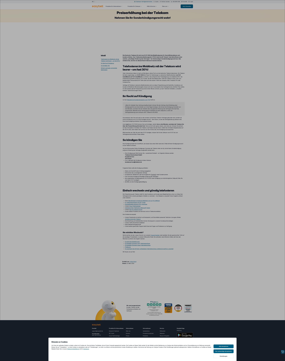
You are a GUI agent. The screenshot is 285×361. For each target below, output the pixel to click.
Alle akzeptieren (223, 346)
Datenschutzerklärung (73, 349)
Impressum (86, 349)
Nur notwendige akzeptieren (223, 351)
